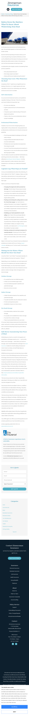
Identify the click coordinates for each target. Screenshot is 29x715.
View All (14, 531)
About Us (14, 590)
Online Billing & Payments (14, 610)
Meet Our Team (14, 593)
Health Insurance (14, 577)
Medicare (14, 583)
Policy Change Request (14, 613)
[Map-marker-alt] (13, 644)
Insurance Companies (14, 596)
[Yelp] (16, 644)
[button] (8, 9)
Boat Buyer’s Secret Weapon (14, 159)
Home (2, 14)
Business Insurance (14, 571)
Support (15, 607)
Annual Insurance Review (14, 616)
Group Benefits (14, 580)
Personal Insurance (14, 568)
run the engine (20, 225)
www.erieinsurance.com (7, 426)
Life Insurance (14, 574)
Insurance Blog (9, 14)
